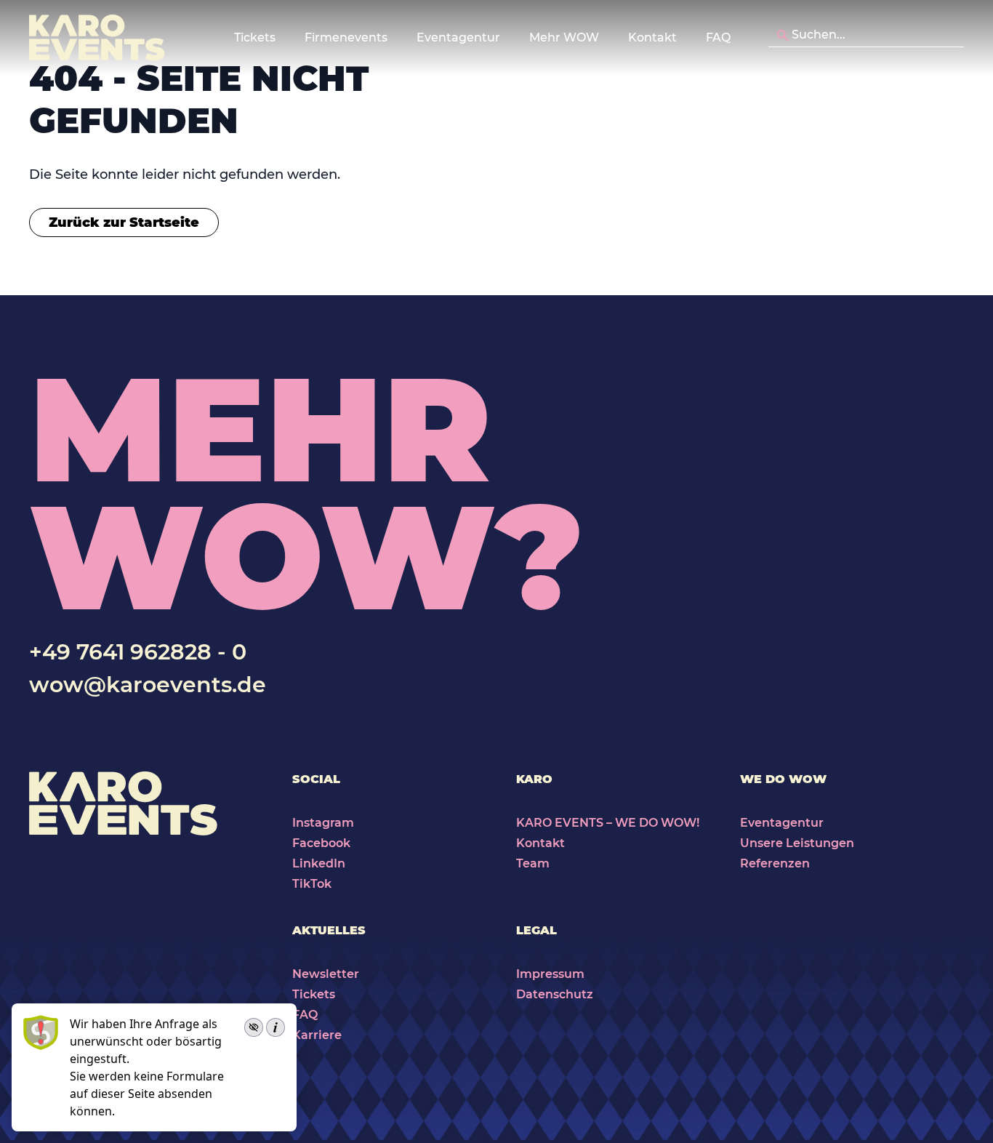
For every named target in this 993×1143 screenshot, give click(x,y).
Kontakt (652, 37)
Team (533, 863)
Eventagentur (782, 823)
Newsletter (325, 974)
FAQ (718, 37)
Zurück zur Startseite (124, 222)
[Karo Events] (96, 38)
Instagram (323, 823)
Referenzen (775, 863)
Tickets (313, 994)
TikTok (311, 884)
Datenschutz (554, 994)
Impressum (550, 974)
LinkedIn (318, 863)
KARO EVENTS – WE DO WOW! (607, 823)
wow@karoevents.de (147, 684)
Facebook (321, 843)
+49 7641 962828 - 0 (137, 651)
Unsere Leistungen (797, 843)
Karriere (317, 1035)
